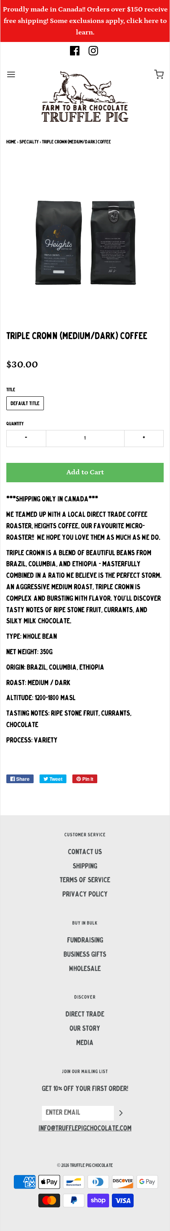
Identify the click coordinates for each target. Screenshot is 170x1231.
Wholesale (85, 969)
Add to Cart (85, 472)
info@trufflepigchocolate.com (85, 1128)
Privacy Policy (85, 894)
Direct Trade (85, 1014)
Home (11, 142)
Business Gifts (85, 955)
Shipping (85, 866)
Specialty (29, 142)
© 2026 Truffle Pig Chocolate (85, 1165)
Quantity (15, 424)
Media (85, 1043)
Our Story (85, 1029)
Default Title (25, 403)
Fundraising (85, 940)
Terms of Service (85, 880)
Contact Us (85, 852)
